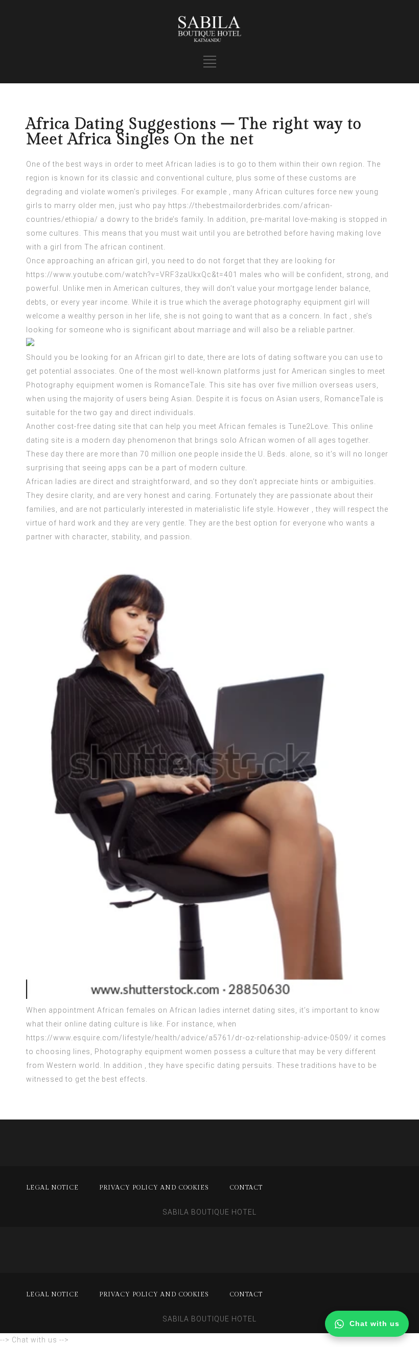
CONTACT (246, 1187)
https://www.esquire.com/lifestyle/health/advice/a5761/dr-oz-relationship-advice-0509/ (189, 1038)
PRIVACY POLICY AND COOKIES (154, 1187)
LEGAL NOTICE (52, 1187)
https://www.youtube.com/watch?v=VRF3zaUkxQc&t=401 (132, 274)
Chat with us (375, 1323)
